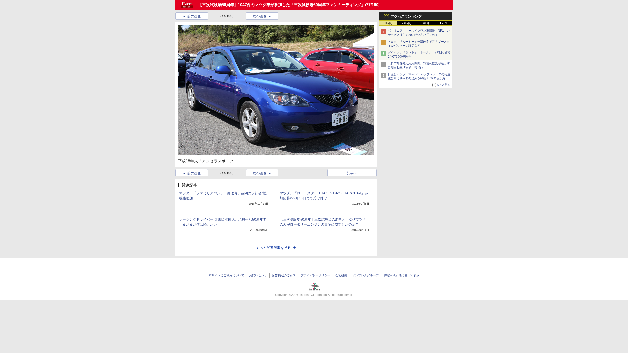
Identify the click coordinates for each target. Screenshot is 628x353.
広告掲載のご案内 (284, 275)
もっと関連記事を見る (273, 248)
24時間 (406, 23)
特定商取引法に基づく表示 (401, 275)
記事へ (352, 173)
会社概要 (341, 275)
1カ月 (443, 23)
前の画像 (194, 16)
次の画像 (260, 16)
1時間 (388, 23)
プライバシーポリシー (315, 275)
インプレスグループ (365, 275)
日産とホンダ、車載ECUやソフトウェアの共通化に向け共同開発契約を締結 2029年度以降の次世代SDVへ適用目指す (419, 78)
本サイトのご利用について (226, 275)
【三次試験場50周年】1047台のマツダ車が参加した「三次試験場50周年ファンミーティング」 (281, 5)
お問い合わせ (258, 275)
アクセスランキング (406, 16)
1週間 (425, 23)
